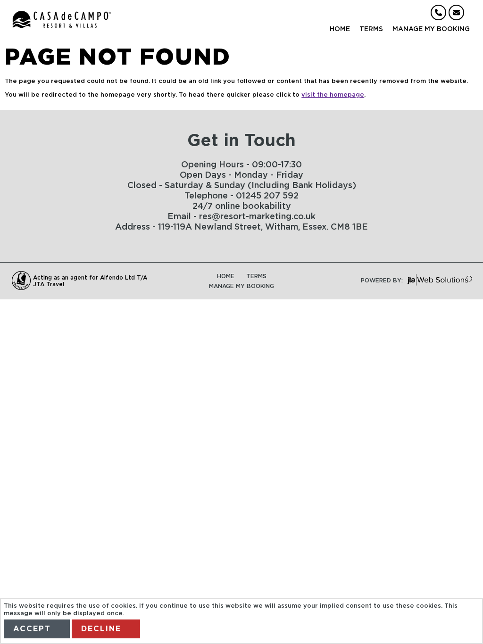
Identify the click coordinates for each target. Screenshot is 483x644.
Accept (32, 629)
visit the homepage (332, 95)
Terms (371, 29)
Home (340, 29)
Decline (101, 629)
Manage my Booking (431, 29)
